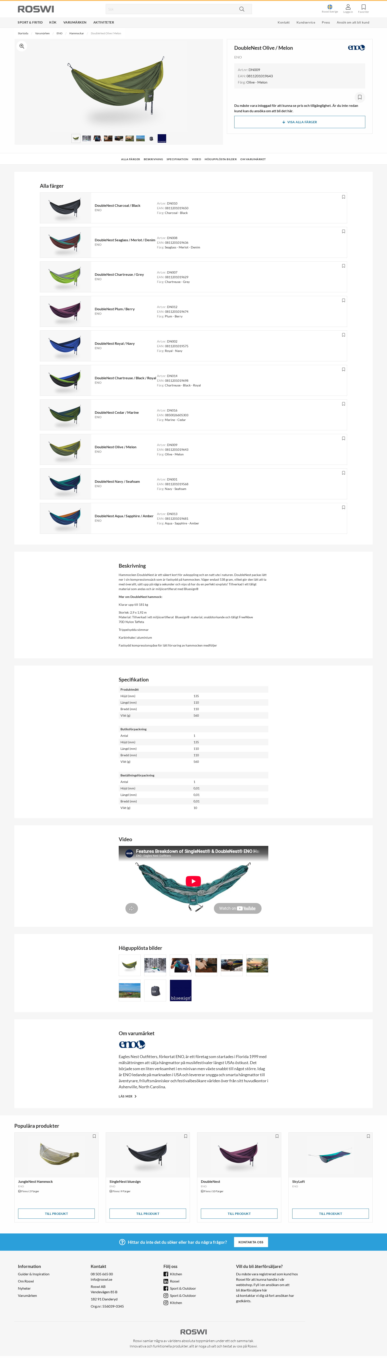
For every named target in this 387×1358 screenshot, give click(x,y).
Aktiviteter (103, 22)
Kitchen (176, 1274)
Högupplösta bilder (221, 159)
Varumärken (75, 22)
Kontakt (284, 22)
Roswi (174, 1281)
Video (196, 159)
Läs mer (126, 1096)
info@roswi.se (101, 1279)
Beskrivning (153, 159)
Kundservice (306, 22)
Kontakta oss (251, 1242)
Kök (53, 22)
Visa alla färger (302, 122)
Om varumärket (253, 159)
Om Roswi (26, 1281)
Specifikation (177, 159)
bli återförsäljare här (251, 1290)
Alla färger (130, 159)
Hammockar (76, 33)
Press (326, 22)
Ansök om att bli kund (353, 22)
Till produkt (56, 1214)
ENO (59, 33)
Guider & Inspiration (33, 1274)
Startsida (23, 33)
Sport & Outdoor (183, 1288)
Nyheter (24, 1288)
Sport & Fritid (30, 22)
